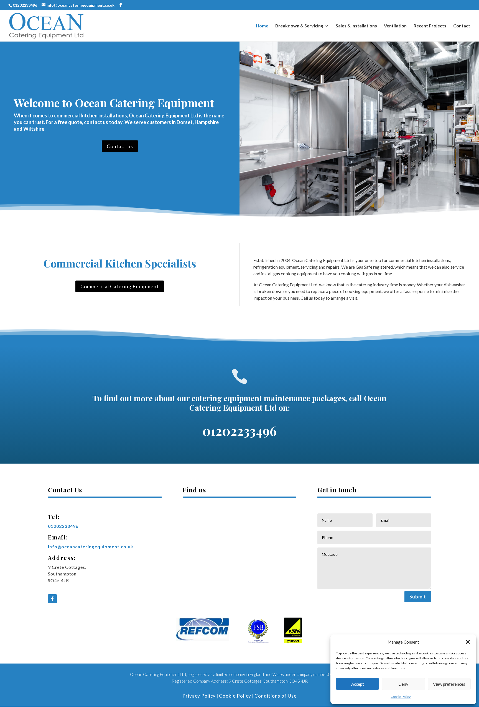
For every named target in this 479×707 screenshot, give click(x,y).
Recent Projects (430, 26)
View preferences (449, 684)
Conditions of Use (275, 696)
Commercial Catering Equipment (119, 286)
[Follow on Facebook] (52, 598)
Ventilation (395, 26)
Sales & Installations (356, 26)
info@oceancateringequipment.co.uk (90, 546)
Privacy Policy (199, 696)
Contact (461, 26)
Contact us (120, 146)
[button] (468, 642)
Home (262, 26)
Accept (357, 684)
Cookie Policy (401, 697)
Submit (417, 596)
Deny (403, 684)
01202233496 (25, 5)
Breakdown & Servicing (299, 26)
